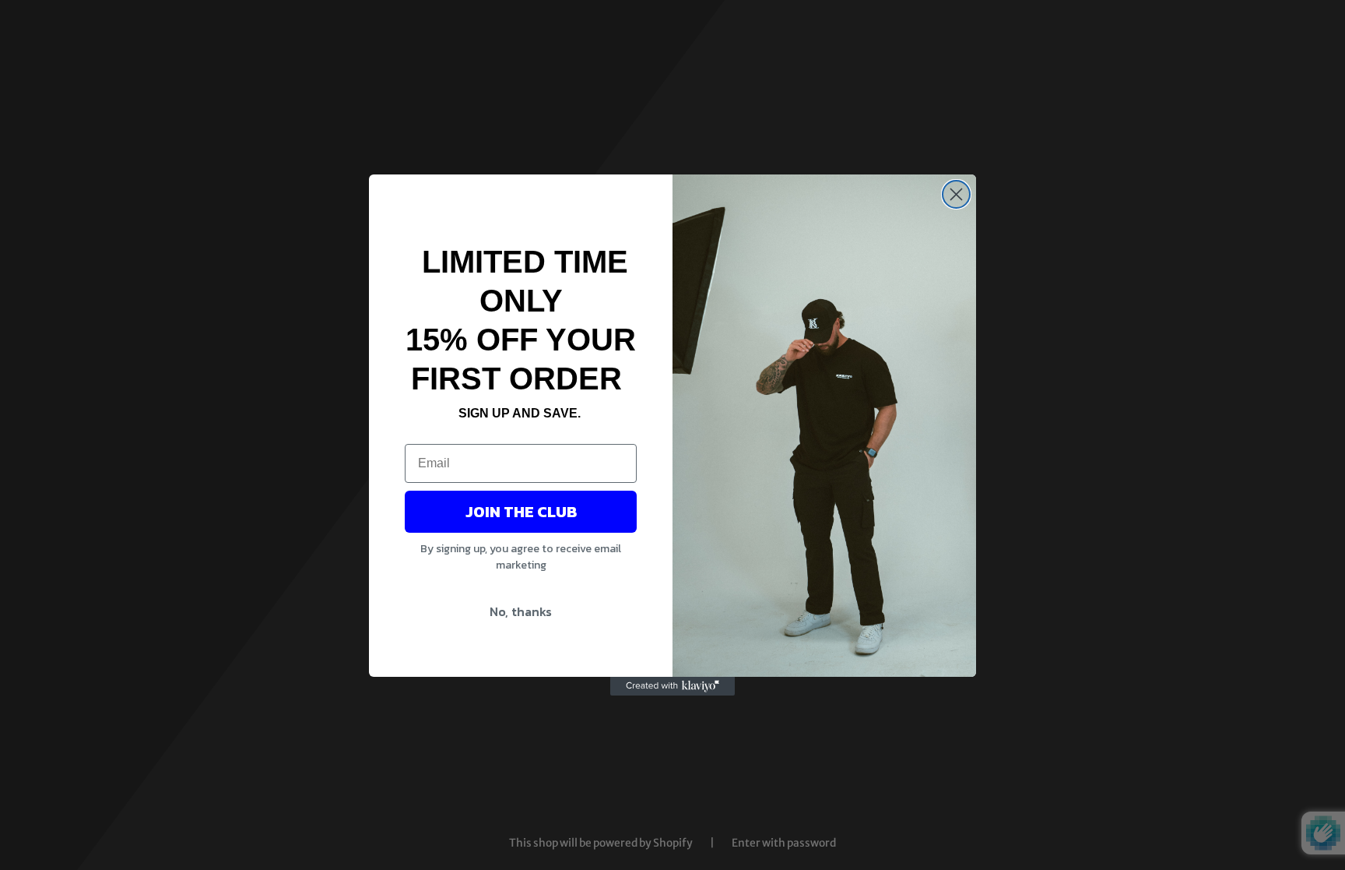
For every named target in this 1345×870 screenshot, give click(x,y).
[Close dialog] (956, 194)
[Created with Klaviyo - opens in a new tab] (672, 686)
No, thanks (521, 611)
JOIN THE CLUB (521, 511)
